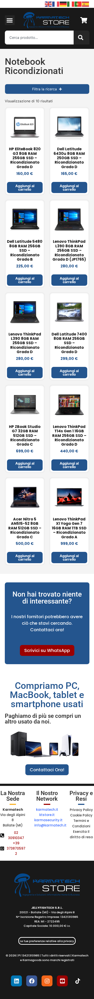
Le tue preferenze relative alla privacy (47, 941)
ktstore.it (47, 815)
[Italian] (71, 4)
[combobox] (39, 37)
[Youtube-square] (62, 980)
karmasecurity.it (48, 820)
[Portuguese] (78, 4)
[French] (56, 4)
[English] (48, 4)
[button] (10, 20)
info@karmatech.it (50, 825)
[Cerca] (81, 37)
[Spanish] (85, 4)
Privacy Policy (81, 809)
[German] (63, 4)
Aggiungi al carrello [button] (24, 188)
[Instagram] (47, 980)
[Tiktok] (77, 980)
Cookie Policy (81, 815)
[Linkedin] (16, 980)
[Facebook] (31, 980)
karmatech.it (47, 809)
